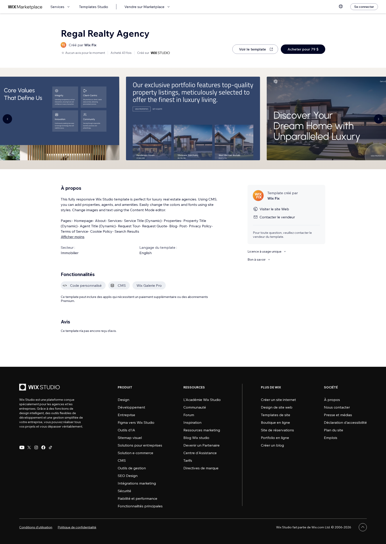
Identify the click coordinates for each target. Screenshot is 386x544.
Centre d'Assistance (200, 453)
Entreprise (126, 415)
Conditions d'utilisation (35, 527)
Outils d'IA (126, 430)
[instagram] (36, 447)
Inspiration (192, 422)
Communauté (194, 407)
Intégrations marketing (137, 483)
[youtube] (22, 447)
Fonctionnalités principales (140, 506)
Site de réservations (277, 430)
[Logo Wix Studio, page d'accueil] (40, 388)
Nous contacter (337, 407)
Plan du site (333, 430)
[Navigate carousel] (7, 119)
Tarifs (187, 460)
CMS (122, 460)
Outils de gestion (132, 468)
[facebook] (43, 447)
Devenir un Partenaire (201, 445)
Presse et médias (338, 415)
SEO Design (128, 475)
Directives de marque (200, 468)
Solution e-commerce (135, 453)
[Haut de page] (363, 527)
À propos (332, 399)
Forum (188, 415)
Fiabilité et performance (137, 498)
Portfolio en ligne (275, 437)
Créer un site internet (278, 399)
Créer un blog (272, 445)
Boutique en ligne (275, 422)
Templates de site (275, 415)
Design (123, 399)
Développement (131, 407)
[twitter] (29, 447)
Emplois (330, 437)
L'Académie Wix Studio (202, 399)
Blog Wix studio (196, 437)
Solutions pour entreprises (140, 445)
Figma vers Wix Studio (136, 422)
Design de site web (276, 407)
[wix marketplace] (25, 6)
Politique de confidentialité (77, 527)
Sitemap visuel (130, 437)
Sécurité (124, 491)
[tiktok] (50, 447)
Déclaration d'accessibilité (345, 422)
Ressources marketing (201, 430)
